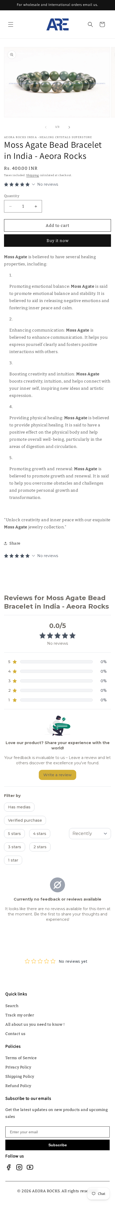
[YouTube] (30, 1167)
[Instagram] (19, 1167)
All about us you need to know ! (35, 1024)
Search (12, 1006)
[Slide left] (46, 127)
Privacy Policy (18, 1067)
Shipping (32, 175)
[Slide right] (69, 127)
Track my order (19, 1015)
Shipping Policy (19, 1076)
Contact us (15, 1034)
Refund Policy (18, 1086)
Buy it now (58, 240)
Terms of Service (21, 1058)
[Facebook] (8, 1167)
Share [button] (15, 543)
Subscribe (57, 1145)
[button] (11, 24)
